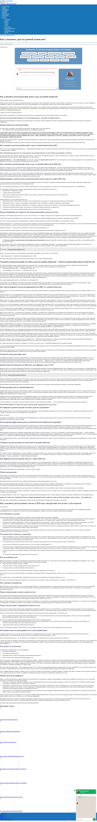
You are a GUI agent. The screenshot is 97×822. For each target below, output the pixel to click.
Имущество (5, 15)
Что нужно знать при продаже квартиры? (11, 797)
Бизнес (4, 8)
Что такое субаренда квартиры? (8, 719)
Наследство (7, 26)
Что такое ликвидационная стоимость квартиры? (13, 783)
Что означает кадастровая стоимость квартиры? (13, 769)
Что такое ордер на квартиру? (8, 742)
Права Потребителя (9, 28)
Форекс (6, 32)
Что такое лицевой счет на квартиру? (10, 731)
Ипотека (4, 12)
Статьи (6, 21)
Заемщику (5, 10)
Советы (4, 16)
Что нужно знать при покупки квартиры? (11, 811)
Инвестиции (5, 9)
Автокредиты (6, 6)
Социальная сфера (9, 31)
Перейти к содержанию (6, 0)
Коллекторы (5, 13)
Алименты (7, 19)
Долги (6, 25)
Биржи (6, 24)
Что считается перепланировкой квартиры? (12, 756)
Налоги (6, 22)
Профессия (7, 29)
